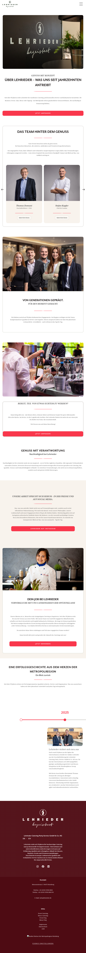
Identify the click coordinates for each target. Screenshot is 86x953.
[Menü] (81, 4)
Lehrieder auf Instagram (43, 529)
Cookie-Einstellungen (43, 943)
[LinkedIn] (48, 866)
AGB (43, 929)
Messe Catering (43, 916)
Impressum (43, 924)
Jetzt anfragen (43, 113)
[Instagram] (37, 866)
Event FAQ (43, 918)
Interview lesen (24, 218)
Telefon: (43, 890)
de (24, 839)
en (29, 839)
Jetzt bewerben (43, 644)
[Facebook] (43, 866)
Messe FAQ (43, 920)
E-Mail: (43, 898)
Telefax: (43, 892)
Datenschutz (43, 927)
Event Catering (43, 913)
